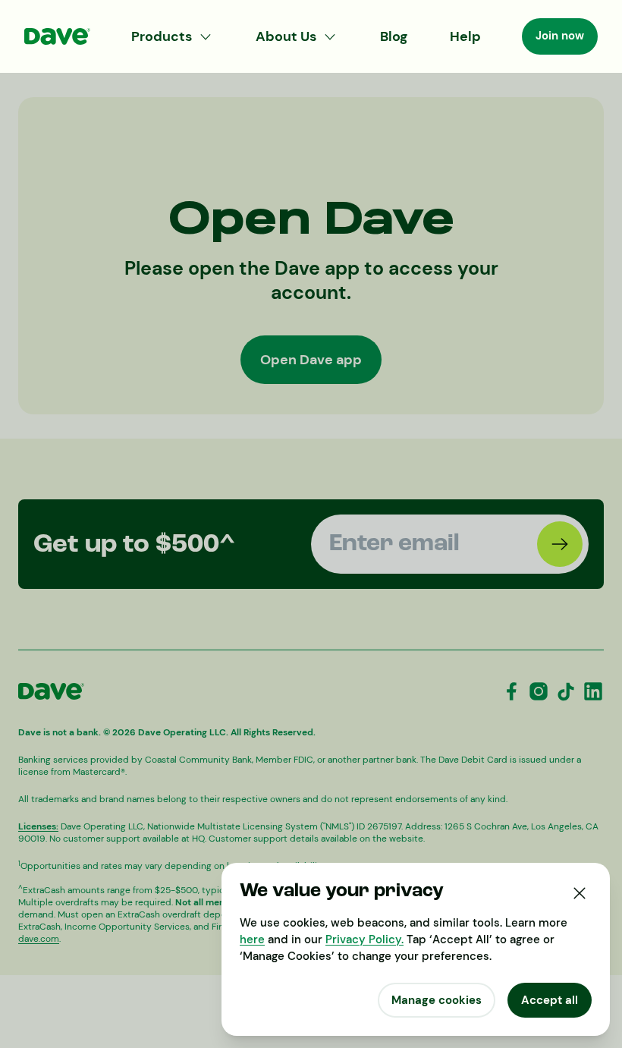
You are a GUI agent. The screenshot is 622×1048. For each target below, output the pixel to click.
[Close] (579, 893)
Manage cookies (436, 1000)
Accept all (549, 1000)
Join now (560, 35)
